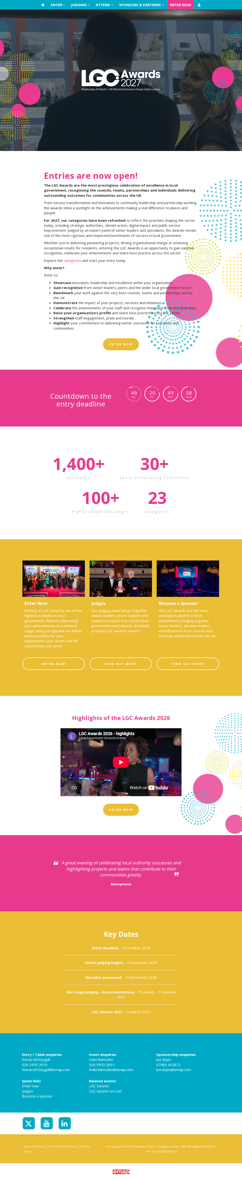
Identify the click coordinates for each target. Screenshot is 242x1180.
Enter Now (54, 664)
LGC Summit (99, 1086)
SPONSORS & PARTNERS (140, 4)
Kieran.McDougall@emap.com (46, 1069)
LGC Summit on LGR (105, 1091)
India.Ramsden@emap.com (111, 1069)
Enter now (30, 1086)
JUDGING (79, 4)
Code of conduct (34, 1146)
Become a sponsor (37, 1096)
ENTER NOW (180, 4)
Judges (27, 1091)
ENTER (57, 4)
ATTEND (103, 4)
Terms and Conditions (63, 1146)
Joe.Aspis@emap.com (173, 1069)
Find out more (120, 664)
